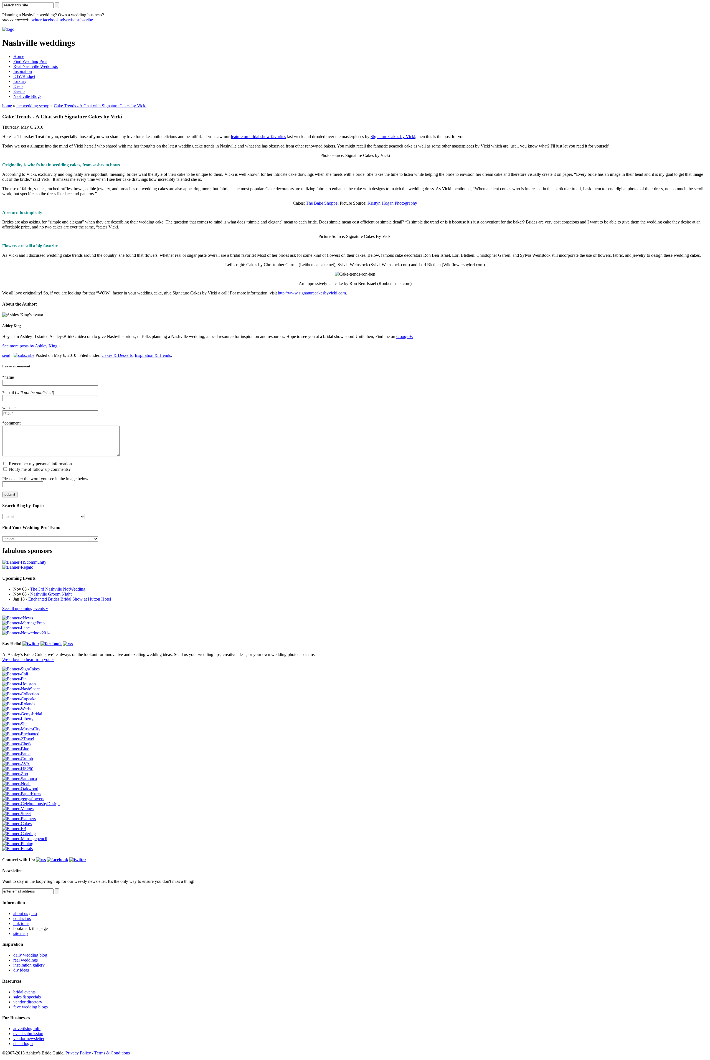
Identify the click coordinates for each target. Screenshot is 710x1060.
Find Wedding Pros (30, 61)
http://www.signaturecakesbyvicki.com (312, 293)
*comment (11, 423)
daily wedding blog (30, 955)
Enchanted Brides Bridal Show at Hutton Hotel (69, 599)
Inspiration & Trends (153, 355)
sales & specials (27, 997)
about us (20, 913)
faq (34, 913)
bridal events (24, 992)
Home (18, 56)
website (9, 407)
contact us (22, 918)
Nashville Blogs (27, 96)
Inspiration (22, 71)
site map (20, 933)
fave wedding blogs (30, 1007)
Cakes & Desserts (117, 355)
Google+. (404, 336)
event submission (28, 1033)
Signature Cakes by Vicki (393, 136)
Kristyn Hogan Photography (392, 203)
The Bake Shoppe (322, 203)
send (6, 355)
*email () (28, 392)
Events (19, 91)
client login (23, 1043)
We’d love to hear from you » (28, 659)
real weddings (25, 960)
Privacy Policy (78, 1053)
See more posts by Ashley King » (31, 346)
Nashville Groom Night (51, 594)
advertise (67, 19)
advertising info (26, 1028)
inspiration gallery (29, 965)
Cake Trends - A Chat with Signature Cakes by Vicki (100, 105)
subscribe (85, 19)
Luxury (19, 81)
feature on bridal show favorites (258, 136)
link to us (21, 923)
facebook (51, 19)
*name (8, 377)
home (7, 105)
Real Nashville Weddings (35, 66)
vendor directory (27, 1002)
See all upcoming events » (25, 608)
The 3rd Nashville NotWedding (57, 589)
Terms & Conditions (112, 1053)
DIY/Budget (24, 76)
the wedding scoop (32, 105)
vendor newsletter (28, 1038)
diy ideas (21, 970)
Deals (18, 86)
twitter (36, 19)
